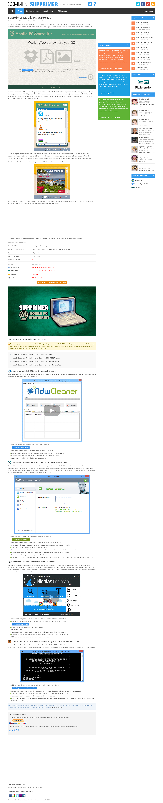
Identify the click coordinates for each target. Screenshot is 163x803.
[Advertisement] (52, 223)
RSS (153, 4)
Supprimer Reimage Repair (144, 37)
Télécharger (62, 11)
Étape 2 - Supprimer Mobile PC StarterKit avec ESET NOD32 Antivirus (36, 358)
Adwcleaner (138, 180)
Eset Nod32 (138, 187)
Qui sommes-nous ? (39, 800)
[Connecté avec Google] (14, 797)
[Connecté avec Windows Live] (23, 797)
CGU (48, 800)
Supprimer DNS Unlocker (144, 42)
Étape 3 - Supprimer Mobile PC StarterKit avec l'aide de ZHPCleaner (35, 361)
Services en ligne (32, 11)
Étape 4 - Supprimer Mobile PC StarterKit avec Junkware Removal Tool (36, 365)
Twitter (138, 4)
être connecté (19, 787)
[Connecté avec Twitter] (17, 797)
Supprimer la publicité (106, 93)
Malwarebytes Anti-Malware (144, 184)
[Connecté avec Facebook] (10, 797)
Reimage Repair (143, 161)
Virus (20, 11)
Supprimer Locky (141, 67)
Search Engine (142, 134)
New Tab (141, 116)
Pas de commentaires (50, 21)
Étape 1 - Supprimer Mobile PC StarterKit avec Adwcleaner (32, 354)
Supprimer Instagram (143, 57)
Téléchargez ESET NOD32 (21, 539)
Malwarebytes (14, 267)
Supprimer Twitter (142, 47)
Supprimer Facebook (142, 32)
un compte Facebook (144, 170)
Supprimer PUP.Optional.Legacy (110, 117)
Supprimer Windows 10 (143, 62)
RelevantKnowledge (144, 143)
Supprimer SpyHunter (143, 27)
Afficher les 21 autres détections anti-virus (52, 282)
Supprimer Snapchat (142, 22)
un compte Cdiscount (145, 152)
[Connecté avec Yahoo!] (20, 797)
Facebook (143, 4)
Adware (37, 21)
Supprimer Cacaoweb (143, 52)
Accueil (11, 11)
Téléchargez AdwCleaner (21, 447)
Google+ (148, 4)
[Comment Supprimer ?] (33, 4)
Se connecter (148, 11)
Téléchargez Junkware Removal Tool (24, 688)
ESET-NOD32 (14, 271)
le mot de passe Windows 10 (146, 104)
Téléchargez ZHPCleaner (20, 624)
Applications (48, 11)
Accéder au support (56, 707)
